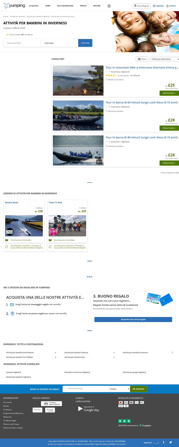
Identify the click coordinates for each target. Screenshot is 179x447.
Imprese (160, 6)
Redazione (7, 417)
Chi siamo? (7, 402)
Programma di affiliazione (13, 413)
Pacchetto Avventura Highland (77, 372)
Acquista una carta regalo (133, 319)
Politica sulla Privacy (11, 424)
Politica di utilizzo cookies (13, 428)
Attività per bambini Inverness (135, 352)
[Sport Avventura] (14, 6)
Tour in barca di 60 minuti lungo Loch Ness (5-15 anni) (142, 102)
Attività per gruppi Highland (134, 372)
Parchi (83, 5)
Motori (96, 5)
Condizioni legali (9, 420)
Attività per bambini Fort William (19, 357)
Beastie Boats (11, 202)
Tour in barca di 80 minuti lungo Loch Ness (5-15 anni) (142, 137)
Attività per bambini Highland (18, 377)
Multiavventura (64, 5)
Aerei (47, 5)
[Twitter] (170, 443)
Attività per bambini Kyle (74, 357)
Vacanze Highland (13, 372)
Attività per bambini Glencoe (76, 352)
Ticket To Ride (55, 202)
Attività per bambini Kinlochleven (20, 352)
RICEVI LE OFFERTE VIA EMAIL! (44, 389)
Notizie (6, 406)
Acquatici (33, 5)
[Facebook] (163, 443)
